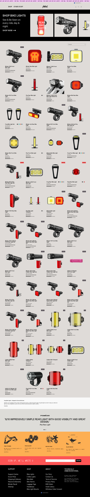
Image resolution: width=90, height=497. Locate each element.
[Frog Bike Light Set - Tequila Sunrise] (20, 124)
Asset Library (50, 487)
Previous (32, 25)
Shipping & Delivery (14, 479)
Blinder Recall (12, 484)
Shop (10, 7)
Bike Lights (30, 474)
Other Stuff (18, 7)
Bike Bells (30, 479)
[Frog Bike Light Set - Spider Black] (17, 124)
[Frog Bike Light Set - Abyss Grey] (18, 124)
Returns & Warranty (14, 482)
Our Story (49, 474)
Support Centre (13, 474)
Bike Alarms (31, 482)
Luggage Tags (31, 484)
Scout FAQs (12, 477)
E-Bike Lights (31, 477)
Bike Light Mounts (33, 489)
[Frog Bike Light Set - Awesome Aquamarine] (19, 124)
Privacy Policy (50, 482)
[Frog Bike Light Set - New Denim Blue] (22, 124)
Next (87, 25)
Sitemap (11, 487)
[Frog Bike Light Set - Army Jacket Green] (21, 124)
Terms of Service (51, 479)
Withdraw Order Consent (54, 489)
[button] (7, 71)
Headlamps (30, 487)
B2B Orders (49, 484)
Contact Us (49, 477)
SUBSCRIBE (78, 460)
